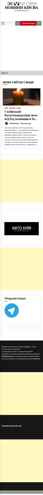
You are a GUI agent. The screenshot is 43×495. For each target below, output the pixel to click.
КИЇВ (6, 108)
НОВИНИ (12, 108)
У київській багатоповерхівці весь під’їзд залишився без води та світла (20, 115)
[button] (17, 23)
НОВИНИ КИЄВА (21, 7)
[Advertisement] (21, 48)
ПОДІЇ (18, 108)
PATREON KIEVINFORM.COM (12, 426)
